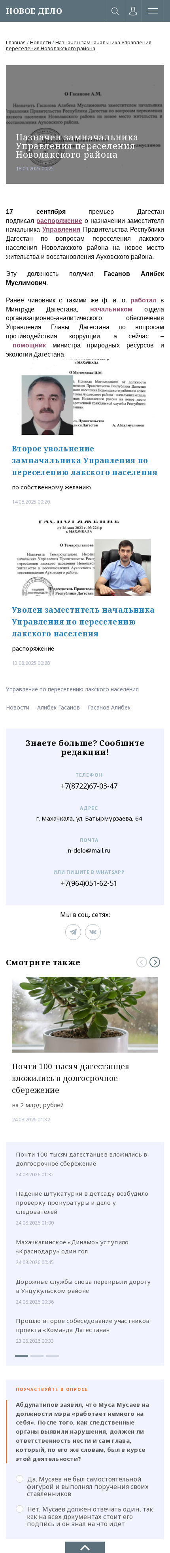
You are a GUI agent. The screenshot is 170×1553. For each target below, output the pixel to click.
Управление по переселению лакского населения (72, 689)
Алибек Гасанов (58, 707)
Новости (40, 42)
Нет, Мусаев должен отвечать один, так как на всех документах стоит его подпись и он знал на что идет (90, 1516)
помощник (29, 345)
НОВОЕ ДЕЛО (34, 10)
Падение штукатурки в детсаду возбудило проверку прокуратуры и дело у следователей (82, 1202)
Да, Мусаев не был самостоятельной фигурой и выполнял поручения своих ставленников (88, 1486)
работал (143, 300)
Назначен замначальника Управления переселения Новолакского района (78, 45)
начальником (111, 309)
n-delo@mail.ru (89, 850)
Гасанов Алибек (109, 707)
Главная (16, 42)
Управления (61, 229)
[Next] (154, 962)
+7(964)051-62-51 (89, 883)
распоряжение (59, 220)
